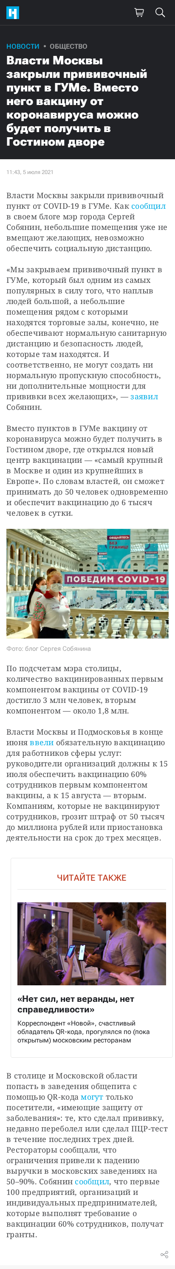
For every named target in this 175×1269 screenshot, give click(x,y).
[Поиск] (160, 12)
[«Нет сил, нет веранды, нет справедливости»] (91, 958)
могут (92, 1097)
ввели (42, 742)
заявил (144, 396)
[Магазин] (139, 12)
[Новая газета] (15, 12)
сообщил (148, 206)
